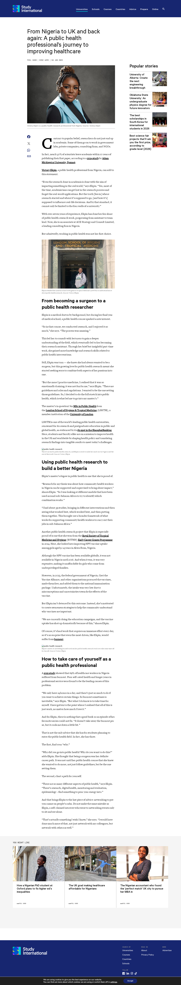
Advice (132, 9)
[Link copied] (29, 156)
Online (155, 9)
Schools (96, 9)
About (144, 950)
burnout (58, 639)
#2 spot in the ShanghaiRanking (94, 430)
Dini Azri (44, 60)
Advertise (167, 950)
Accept (130, 981)
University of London (81, 414)
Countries (120, 9)
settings (113, 982)
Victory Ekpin (49, 170)
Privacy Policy (147, 955)
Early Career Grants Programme (95, 539)
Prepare (144, 9)
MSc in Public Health (84, 406)
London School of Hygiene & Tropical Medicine (71, 410)
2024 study (93, 158)
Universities (82, 9)
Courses (108, 9)
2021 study (49, 673)
